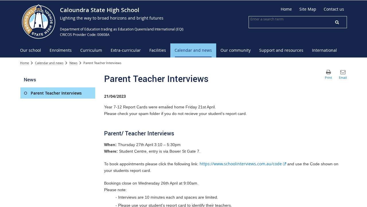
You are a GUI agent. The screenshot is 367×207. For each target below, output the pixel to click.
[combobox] (279, 19)
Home (24, 63)
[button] (337, 22)
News (73, 63)
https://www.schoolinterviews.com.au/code (243, 163)
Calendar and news (49, 63)
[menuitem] (30, 50)
